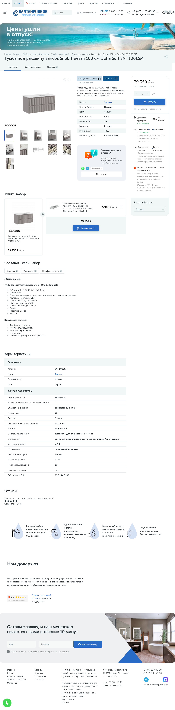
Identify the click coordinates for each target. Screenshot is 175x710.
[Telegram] (146, 679)
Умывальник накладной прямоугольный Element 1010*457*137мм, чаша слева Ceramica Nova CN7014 (77, 207)
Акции (32, 3)
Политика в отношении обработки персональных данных (79, 694)
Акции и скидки (15, 676)
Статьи (65, 702)
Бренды (80, 3)
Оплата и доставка (49, 3)
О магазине (108, 3)
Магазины (67, 3)
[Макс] (165, 679)
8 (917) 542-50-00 (153, 673)
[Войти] (172, 13)
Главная (6, 3)
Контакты (127, 3)
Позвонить (101, 174)
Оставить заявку (87, 644)
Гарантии (93, 3)
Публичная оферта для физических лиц (79, 678)
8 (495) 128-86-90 (153, 669)
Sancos (108, 102)
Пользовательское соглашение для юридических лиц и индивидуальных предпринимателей (80, 686)
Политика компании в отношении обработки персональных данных (79, 671)
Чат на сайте (96, 168)
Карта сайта (68, 699)
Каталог (18, 3)
